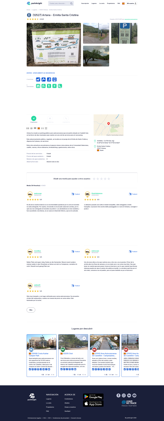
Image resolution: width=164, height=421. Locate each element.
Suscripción (85, 3)
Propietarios (111, 3)
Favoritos (49, 122)
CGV (49, 418)
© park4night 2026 (130, 418)
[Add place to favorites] (52, 338)
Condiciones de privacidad (61, 418)
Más (30, 310)
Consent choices (76, 418)
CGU (44, 418)
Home (28, 9)
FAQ (119, 3)
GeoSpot (67, 411)
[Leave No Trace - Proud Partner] (129, 403)
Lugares (94, 3)
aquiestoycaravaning (131, 19)
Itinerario (33, 122)
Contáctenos (69, 399)
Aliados (67, 403)
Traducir (77, 194)
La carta (101, 3)
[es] (123, 3)
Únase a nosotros (70, 407)
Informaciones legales (34, 418)
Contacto (66, 122)
